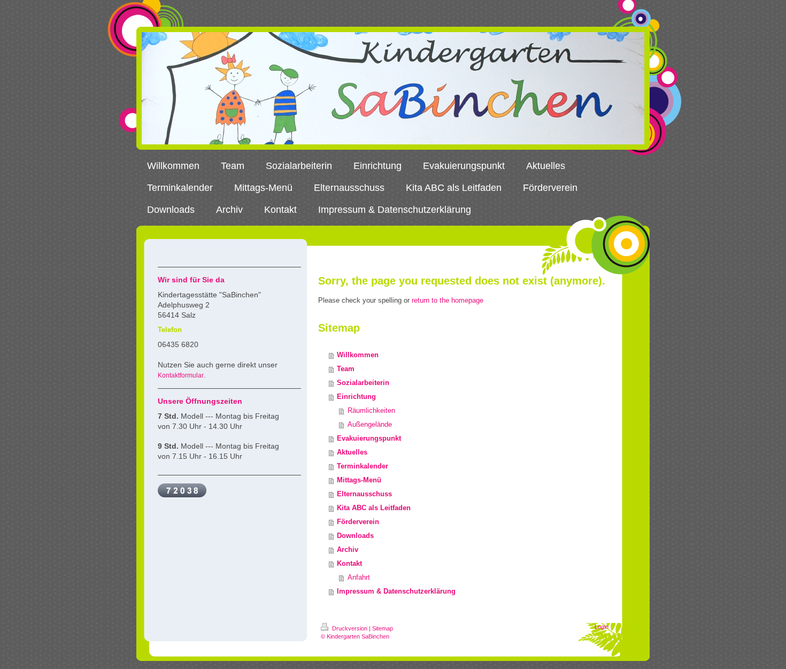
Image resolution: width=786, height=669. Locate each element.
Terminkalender (362, 466)
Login (601, 627)
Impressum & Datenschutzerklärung (396, 591)
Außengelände (370, 424)
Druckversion (349, 628)
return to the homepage (447, 300)
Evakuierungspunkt (369, 438)
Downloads (355, 536)
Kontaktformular (181, 375)
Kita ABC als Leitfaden (374, 508)
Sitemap (382, 628)
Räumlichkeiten (371, 410)
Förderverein (358, 522)
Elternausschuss (364, 494)
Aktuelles (352, 452)
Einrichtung (356, 397)
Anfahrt (359, 577)
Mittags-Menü (359, 480)
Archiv (347, 549)
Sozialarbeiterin (363, 383)
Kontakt (349, 563)
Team (346, 369)
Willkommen (358, 355)
